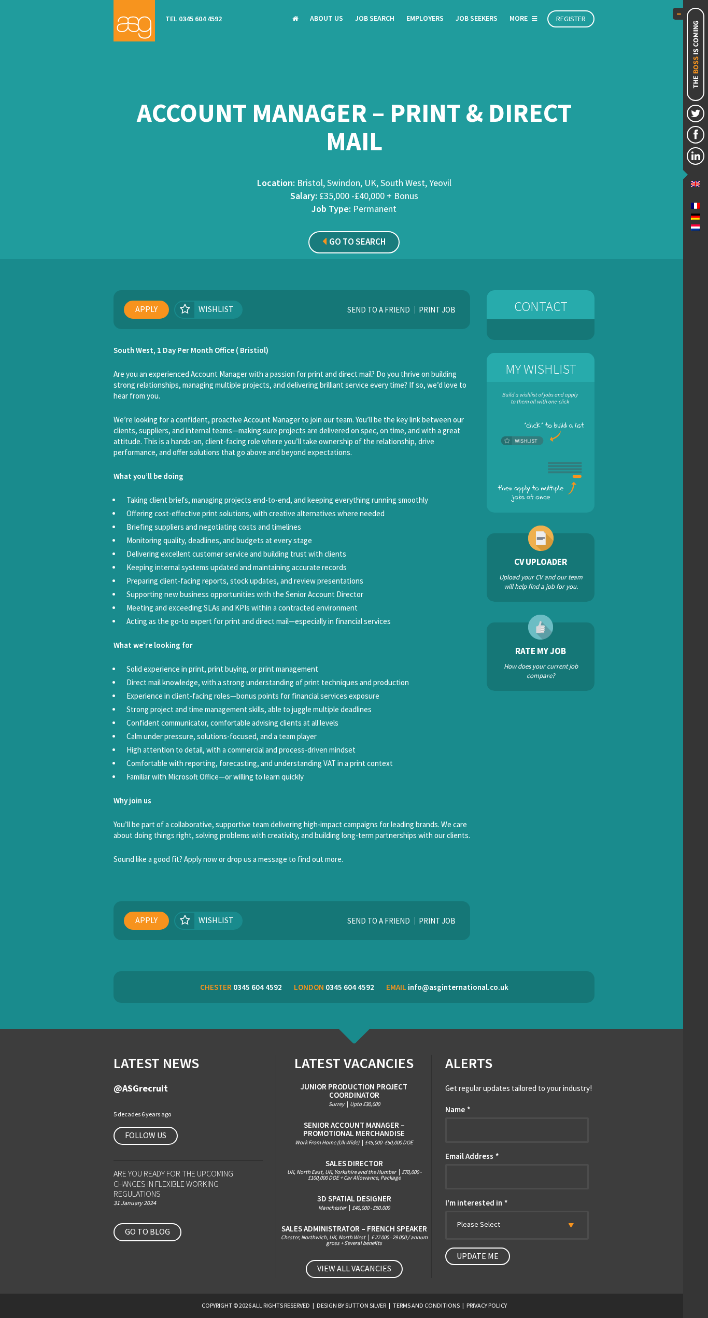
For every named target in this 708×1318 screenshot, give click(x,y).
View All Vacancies (354, 1268)
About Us (326, 18)
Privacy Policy (486, 1305)
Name (458, 1109)
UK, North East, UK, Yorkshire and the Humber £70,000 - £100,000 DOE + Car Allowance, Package (354, 1170)
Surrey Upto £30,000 (354, 1095)
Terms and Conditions (426, 1305)
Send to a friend (378, 310)
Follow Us (145, 1135)
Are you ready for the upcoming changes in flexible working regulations (173, 1183)
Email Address (472, 1156)
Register (571, 18)
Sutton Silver (365, 1305)
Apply (146, 309)
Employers (425, 18)
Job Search (374, 18)
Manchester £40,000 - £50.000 (354, 1203)
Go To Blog (147, 1231)
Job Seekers (477, 18)
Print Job (437, 310)
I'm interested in (476, 1203)
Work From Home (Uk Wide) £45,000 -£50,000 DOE (354, 1133)
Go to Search (357, 241)
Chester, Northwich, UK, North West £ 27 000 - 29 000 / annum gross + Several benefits (354, 1235)
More (519, 18)
